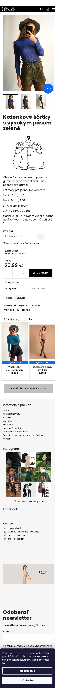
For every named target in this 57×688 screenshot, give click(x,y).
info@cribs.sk (14, 528)
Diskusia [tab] (21, 297)
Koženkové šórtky (37, 288)
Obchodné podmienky (15, 431)
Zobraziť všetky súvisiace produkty (28, 388)
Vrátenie (7, 421)
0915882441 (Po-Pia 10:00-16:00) (24, 531)
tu (3, 663)
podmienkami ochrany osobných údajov (27, 647)
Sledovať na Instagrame (31, 501)
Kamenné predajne (13, 428)
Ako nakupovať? (11, 413)
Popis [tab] (9, 297)
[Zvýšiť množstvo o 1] (23, 273)
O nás (6, 410)
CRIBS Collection (16, 535)
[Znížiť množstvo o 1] (8, 273)
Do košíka (42, 272)
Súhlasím (27, 680)
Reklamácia (9, 424)
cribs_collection (16, 538)
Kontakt (7, 438)
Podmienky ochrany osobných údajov (23, 435)
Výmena (7, 417)
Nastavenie (27, 671)
